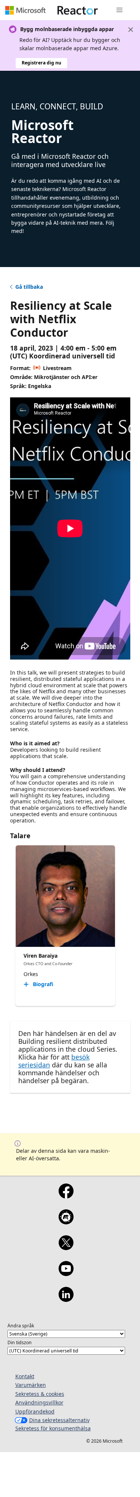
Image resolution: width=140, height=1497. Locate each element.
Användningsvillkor (39, 1402)
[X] (66, 1247)
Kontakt (24, 1376)
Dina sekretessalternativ (59, 1420)
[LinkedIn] (66, 1299)
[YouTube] (66, 1273)
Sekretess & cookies (39, 1393)
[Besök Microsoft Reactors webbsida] (77, 10)
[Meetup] (66, 1221)
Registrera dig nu (41, 63)
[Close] (131, 30)
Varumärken (30, 1384)
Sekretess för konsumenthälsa (53, 1428)
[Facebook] (66, 1196)
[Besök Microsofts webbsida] (25, 10)
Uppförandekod (35, 1411)
